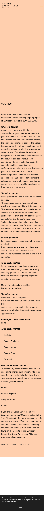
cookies (11, 498)
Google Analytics (11, 340)
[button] (5, 444)
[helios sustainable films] (10, 5)
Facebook (8, 359)
